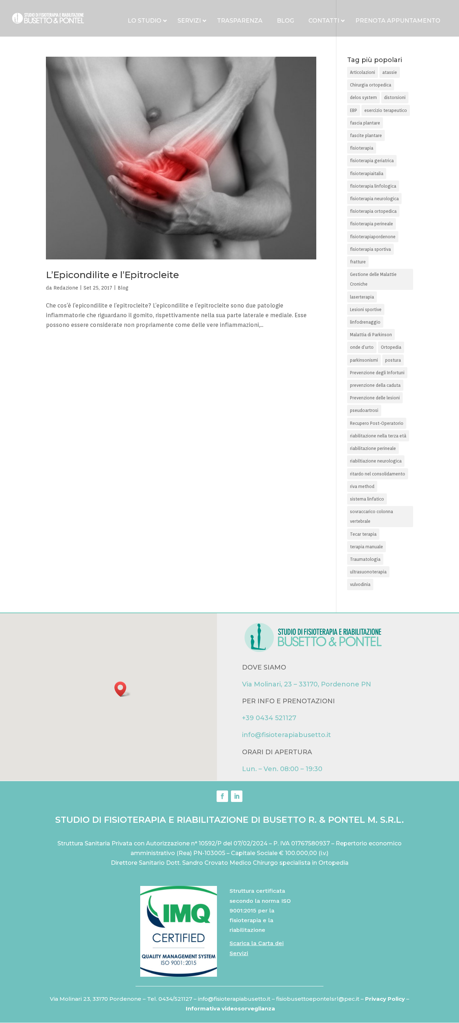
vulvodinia (360, 584)
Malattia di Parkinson (371, 334)
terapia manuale (366, 546)
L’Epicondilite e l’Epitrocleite (112, 275)
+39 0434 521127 (269, 718)
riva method (362, 486)
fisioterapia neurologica (374, 198)
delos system (363, 97)
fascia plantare (365, 123)
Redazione (65, 288)
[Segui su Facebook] (222, 796)
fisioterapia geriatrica (372, 160)
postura (393, 360)
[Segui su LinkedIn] (236, 796)
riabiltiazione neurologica (376, 461)
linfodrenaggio (365, 322)
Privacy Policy (385, 998)
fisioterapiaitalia (366, 173)
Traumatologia (365, 559)
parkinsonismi (364, 360)
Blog (123, 288)
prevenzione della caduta (375, 385)
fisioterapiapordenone (373, 236)
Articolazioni (362, 72)
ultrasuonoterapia (368, 571)
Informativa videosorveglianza (230, 1008)
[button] (122, 689)
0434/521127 (175, 998)
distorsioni (395, 97)
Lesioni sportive (366, 309)
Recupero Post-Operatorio (376, 423)
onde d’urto (362, 347)
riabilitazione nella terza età (378, 435)
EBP (353, 110)
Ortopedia (391, 347)
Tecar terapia (363, 534)
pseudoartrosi (364, 410)
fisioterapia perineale (371, 223)
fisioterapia (361, 148)
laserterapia (362, 297)
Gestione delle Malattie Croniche (373, 279)
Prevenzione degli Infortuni (377, 372)
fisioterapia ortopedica (373, 211)
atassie (389, 72)
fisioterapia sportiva (370, 249)
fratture (358, 261)
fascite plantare (366, 135)
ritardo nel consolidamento (377, 474)
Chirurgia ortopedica (370, 85)
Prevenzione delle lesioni (375, 397)
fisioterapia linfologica (373, 186)
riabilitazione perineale (373, 448)
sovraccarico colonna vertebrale (371, 516)
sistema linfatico (367, 499)
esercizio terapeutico (385, 110)
